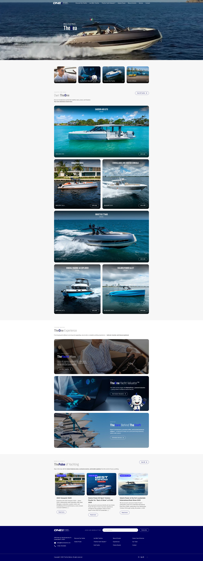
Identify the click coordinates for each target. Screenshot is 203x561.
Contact (134, 545)
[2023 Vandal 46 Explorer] (77, 289)
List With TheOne (64, 369)
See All (143, 462)
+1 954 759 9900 (61, 546)
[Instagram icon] (143, 557)
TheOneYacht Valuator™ (86, 81)
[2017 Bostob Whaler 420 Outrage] (125, 289)
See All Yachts (141, 93)
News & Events (117, 538)
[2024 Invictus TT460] (125, 184)
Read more (61, 512)
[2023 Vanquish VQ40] (77, 184)
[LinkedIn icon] (141, 557)
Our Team (135, 541)
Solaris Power (69, 40)
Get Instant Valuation (118, 393)
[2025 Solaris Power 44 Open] (101, 131)
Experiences (116, 541)
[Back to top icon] (147, 557)
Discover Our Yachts (70, 35)
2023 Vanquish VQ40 (64, 498)
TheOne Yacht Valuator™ (100, 541)
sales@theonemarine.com (63, 542)
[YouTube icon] (140, 557)
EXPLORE (142, 154)
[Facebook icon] (138, 557)
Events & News (132, 81)
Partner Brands (117, 545)
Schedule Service (117, 437)
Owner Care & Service (138, 538)
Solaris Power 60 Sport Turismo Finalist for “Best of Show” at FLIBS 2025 (100, 500)
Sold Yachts (97, 545)
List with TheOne (60, 81)
